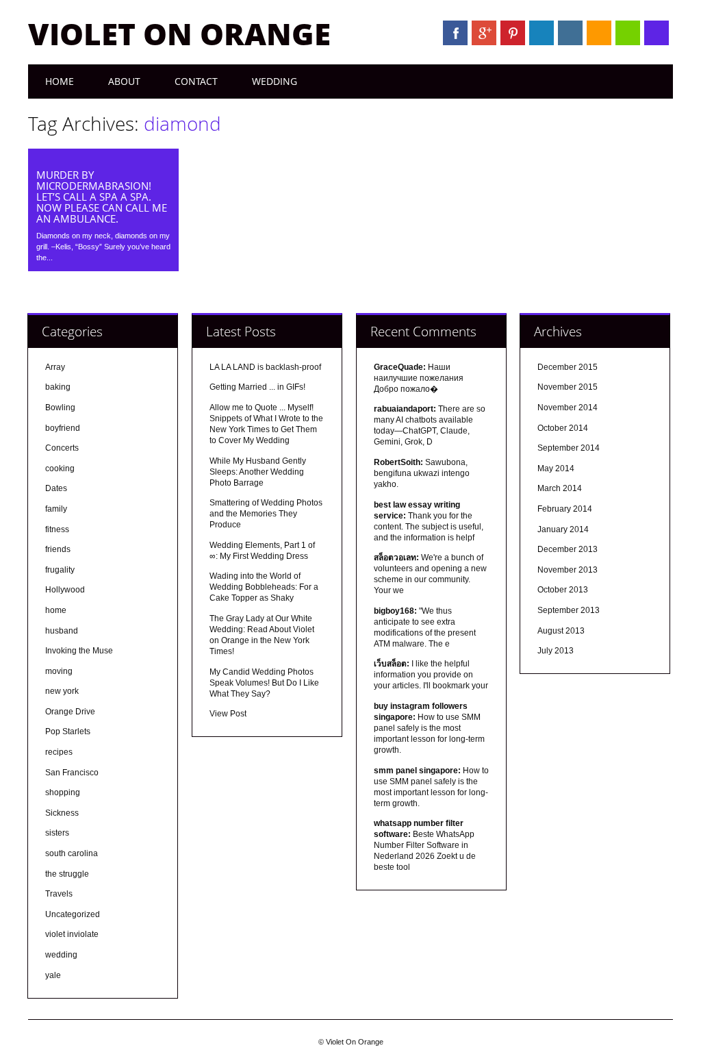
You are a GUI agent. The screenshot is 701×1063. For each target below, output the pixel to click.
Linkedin (541, 33)
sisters (57, 833)
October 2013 (562, 590)
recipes (59, 752)
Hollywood (65, 590)
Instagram (570, 33)
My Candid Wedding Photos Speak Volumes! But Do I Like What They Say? (264, 683)
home (55, 610)
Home (59, 81)
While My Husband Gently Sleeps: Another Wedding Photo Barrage (257, 472)
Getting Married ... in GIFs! (257, 387)
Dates (56, 488)
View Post (227, 713)
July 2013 (555, 650)
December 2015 (567, 367)
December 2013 (567, 549)
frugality (60, 570)
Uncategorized (72, 914)
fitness (57, 529)
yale (53, 975)
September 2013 (568, 610)
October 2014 (562, 428)
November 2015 (567, 387)
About (124, 81)
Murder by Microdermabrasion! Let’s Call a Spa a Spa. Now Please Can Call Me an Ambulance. (101, 196)
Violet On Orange (179, 33)
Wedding (274, 81)
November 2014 (567, 407)
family (56, 509)
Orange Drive (70, 711)
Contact (196, 81)
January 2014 (563, 529)
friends (58, 549)
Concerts (62, 448)
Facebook (455, 33)
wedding (61, 955)
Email (627, 33)
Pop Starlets (67, 731)
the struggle (67, 874)
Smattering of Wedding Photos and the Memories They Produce (265, 513)
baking (58, 387)
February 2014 (564, 509)
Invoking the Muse (79, 650)
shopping (62, 792)
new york (62, 691)
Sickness (62, 813)
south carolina (71, 853)
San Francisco (72, 772)
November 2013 (567, 570)
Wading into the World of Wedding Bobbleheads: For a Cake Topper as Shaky (263, 587)
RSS (599, 33)
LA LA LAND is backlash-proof (265, 367)
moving (59, 671)
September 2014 (568, 448)
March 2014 (559, 488)
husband (61, 631)
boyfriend (62, 428)
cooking (60, 468)
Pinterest (512, 33)
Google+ (484, 33)
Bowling (60, 407)
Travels (59, 894)
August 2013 (561, 631)
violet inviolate (72, 934)
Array (55, 367)
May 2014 (555, 468)
